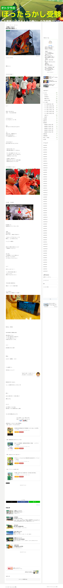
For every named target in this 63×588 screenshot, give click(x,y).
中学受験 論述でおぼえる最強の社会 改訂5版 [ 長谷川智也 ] (25, 472)
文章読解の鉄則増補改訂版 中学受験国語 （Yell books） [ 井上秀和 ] (26, 428)
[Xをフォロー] (49, 72)
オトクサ (50, 45)
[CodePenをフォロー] (50, 72)
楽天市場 (21, 448)
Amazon (16, 448)
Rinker (18, 429)
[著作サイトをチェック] (47, 72)
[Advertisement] (23, 492)
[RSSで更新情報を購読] (52, 72)
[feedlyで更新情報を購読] (51, 72)
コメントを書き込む (23, 579)
